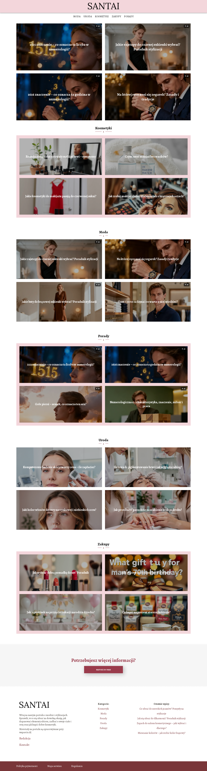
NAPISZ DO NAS (103, 669)
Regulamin (76, 766)
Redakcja (25, 738)
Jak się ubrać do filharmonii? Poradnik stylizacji (161, 718)
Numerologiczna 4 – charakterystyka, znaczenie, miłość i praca (146, 404)
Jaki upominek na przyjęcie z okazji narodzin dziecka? (61, 612)
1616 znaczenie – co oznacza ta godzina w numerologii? (59, 97)
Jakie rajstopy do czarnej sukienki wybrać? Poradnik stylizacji (147, 47)
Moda (76, 16)
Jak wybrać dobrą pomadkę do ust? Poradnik (61, 573)
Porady (129, 16)
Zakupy (116, 16)
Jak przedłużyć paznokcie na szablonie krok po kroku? (148, 510)
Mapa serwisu (54, 766)
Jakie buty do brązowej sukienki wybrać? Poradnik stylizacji (59, 302)
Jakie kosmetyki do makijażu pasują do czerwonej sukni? (60, 196)
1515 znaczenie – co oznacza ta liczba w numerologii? (59, 47)
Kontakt (24, 745)
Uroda (87, 16)
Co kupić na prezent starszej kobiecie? (146, 612)
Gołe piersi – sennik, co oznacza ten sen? (60, 404)
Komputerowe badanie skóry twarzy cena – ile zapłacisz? (59, 467)
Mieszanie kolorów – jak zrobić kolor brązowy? (161, 733)
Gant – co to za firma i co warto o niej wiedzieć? (148, 302)
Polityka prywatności (27, 766)
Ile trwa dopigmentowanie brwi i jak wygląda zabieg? (148, 467)
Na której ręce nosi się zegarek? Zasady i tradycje (148, 97)
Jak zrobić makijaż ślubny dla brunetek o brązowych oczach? (146, 196)
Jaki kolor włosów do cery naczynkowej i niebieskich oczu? (59, 510)
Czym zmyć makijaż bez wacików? (146, 157)
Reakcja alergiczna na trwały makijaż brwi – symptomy (61, 157)
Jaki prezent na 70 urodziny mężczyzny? (146, 573)
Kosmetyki (102, 16)
